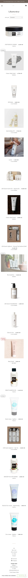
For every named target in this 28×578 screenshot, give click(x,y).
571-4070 (14, 568)
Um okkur (14, 553)
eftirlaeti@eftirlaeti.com (14, 570)
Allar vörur (14, 550)
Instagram (15, 560)
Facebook (15, 558)
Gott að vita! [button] (21, 575)
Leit (14, 548)
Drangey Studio (15, 572)
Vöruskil (14, 555)
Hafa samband (14, 552)
